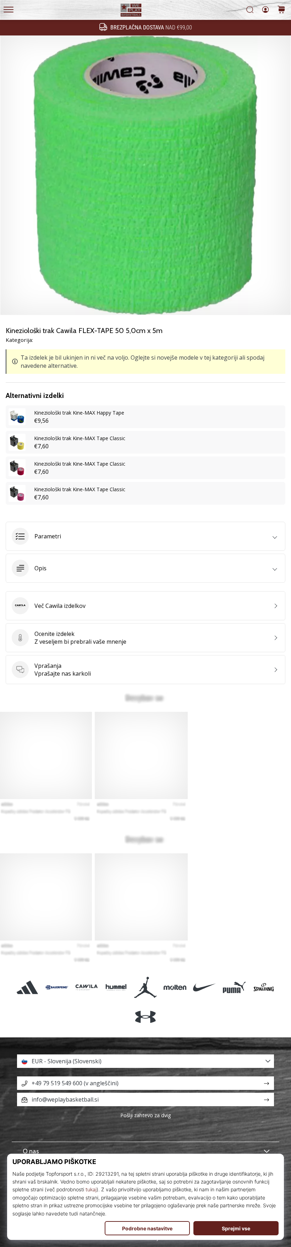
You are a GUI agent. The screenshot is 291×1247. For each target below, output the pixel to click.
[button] (145, 536)
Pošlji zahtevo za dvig (145, 1115)
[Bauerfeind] (57, 987)
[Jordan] (145, 987)
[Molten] (175, 987)
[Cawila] (86, 987)
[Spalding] (263, 987)
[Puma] (234, 987)
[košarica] (281, 10)
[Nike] (204, 987)
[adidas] (27, 987)
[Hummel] (116, 987)
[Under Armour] (145, 1016)
